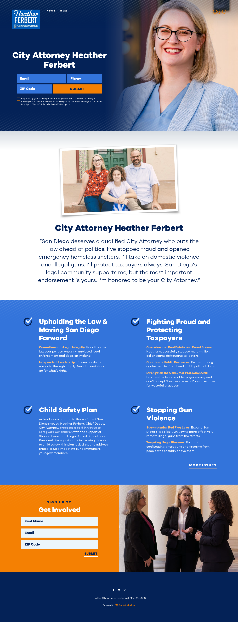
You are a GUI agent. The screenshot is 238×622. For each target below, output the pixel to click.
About (51, 11)
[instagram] (219, 12)
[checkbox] (18, 99)
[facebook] (215, 12)
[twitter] (224, 12)
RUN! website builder (125, 605)
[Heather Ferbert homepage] (26, 19)
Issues (63, 11)
